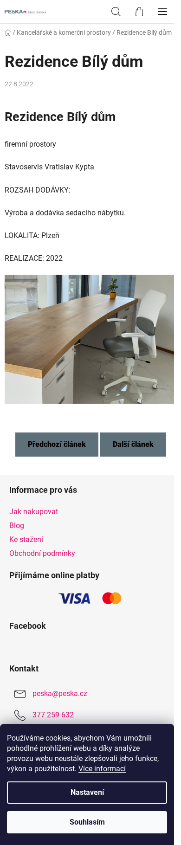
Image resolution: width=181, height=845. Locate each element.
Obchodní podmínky (42, 553)
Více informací (102, 768)
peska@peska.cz (59, 693)
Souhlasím (87, 822)
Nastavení (87, 792)
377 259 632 (53, 714)
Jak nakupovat (33, 511)
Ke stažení (26, 539)
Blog (16, 525)
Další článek (133, 444)
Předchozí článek (57, 444)
